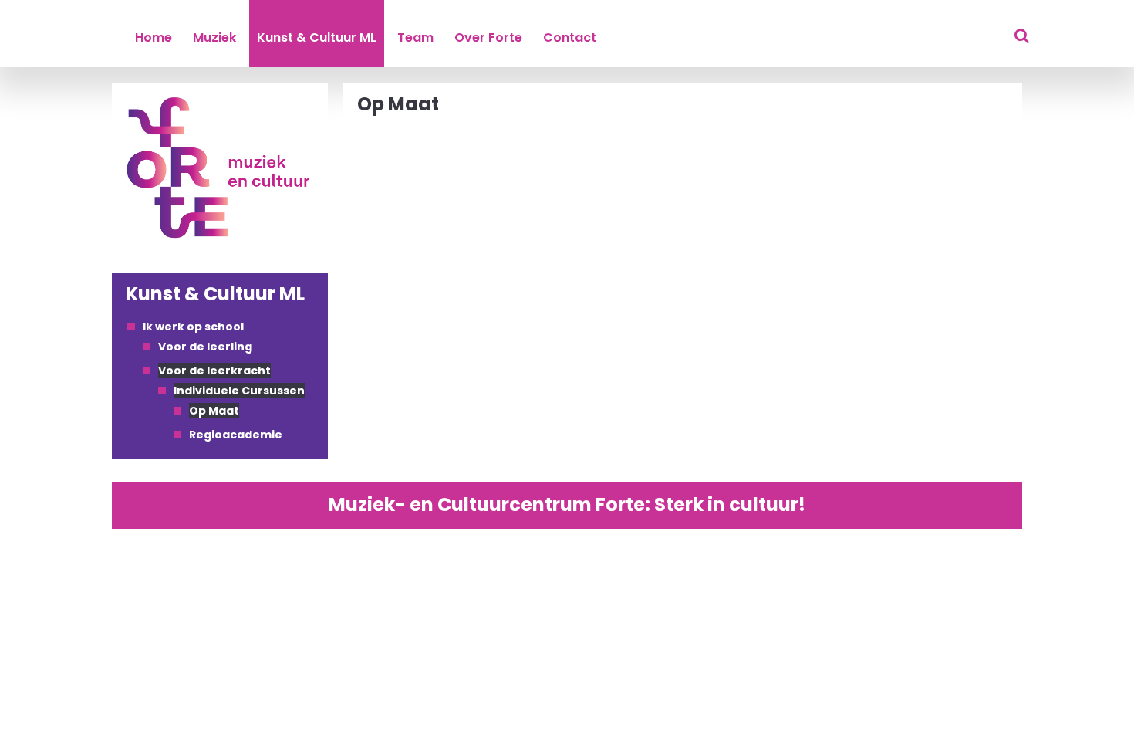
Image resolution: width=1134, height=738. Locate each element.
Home (153, 37)
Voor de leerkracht (214, 370)
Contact (569, 37)
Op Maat (214, 410)
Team (415, 37)
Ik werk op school (193, 326)
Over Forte (488, 37)
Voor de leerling (205, 346)
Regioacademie (235, 434)
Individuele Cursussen (239, 390)
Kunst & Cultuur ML (316, 37)
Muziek (214, 37)
